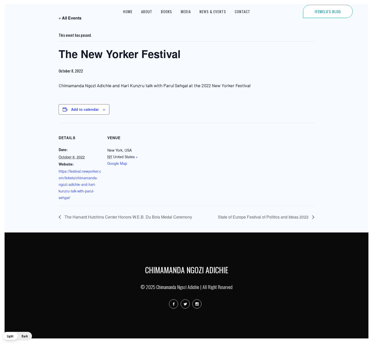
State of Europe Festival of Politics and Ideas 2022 (264, 217)
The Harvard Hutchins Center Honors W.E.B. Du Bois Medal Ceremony (127, 217)
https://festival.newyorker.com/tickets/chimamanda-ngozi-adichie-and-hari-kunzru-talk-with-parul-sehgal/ (80, 184)
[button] (17, 336)
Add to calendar (85, 109)
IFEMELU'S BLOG (328, 11)
